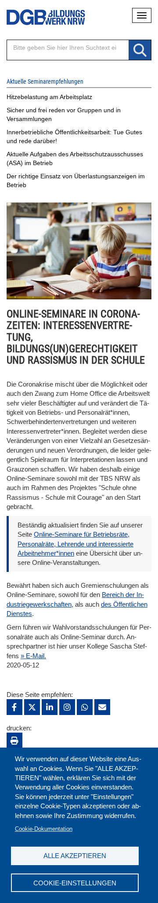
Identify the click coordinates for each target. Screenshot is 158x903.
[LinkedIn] (49, 707)
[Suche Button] (140, 50)
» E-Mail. (33, 656)
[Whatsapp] (85, 707)
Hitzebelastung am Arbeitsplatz (49, 96)
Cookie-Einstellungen (74, 883)
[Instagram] (67, 707)
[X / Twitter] (32, 707)
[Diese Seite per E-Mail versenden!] (102, 707)
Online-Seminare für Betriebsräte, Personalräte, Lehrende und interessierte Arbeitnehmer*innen (75, 544)
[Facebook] (14, 707)
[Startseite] (39, 17)
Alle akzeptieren (74, 855)
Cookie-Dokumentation (43, 829)
